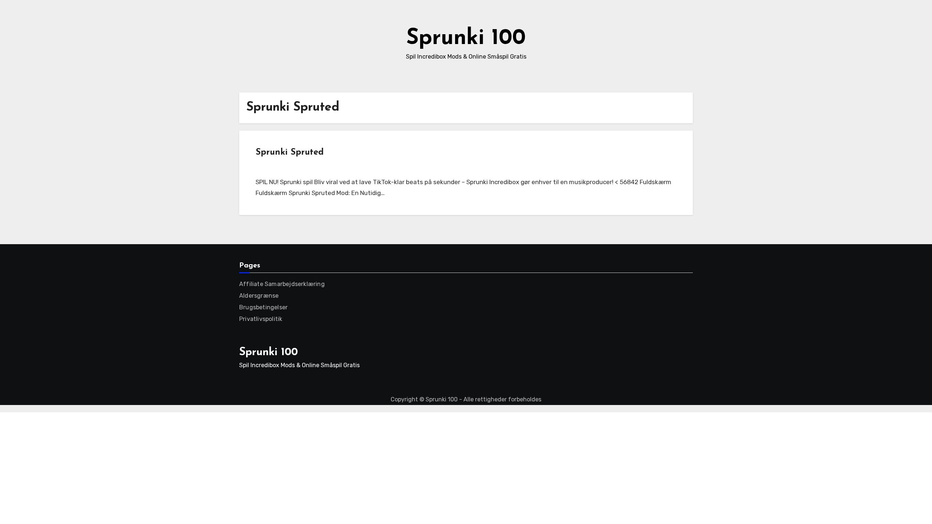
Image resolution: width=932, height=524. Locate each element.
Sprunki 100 (466, 38)
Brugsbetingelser (263, 307)
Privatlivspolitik (260, 318)
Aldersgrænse (259, 295)
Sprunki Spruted (290, 152)
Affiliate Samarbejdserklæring (282, 284)
